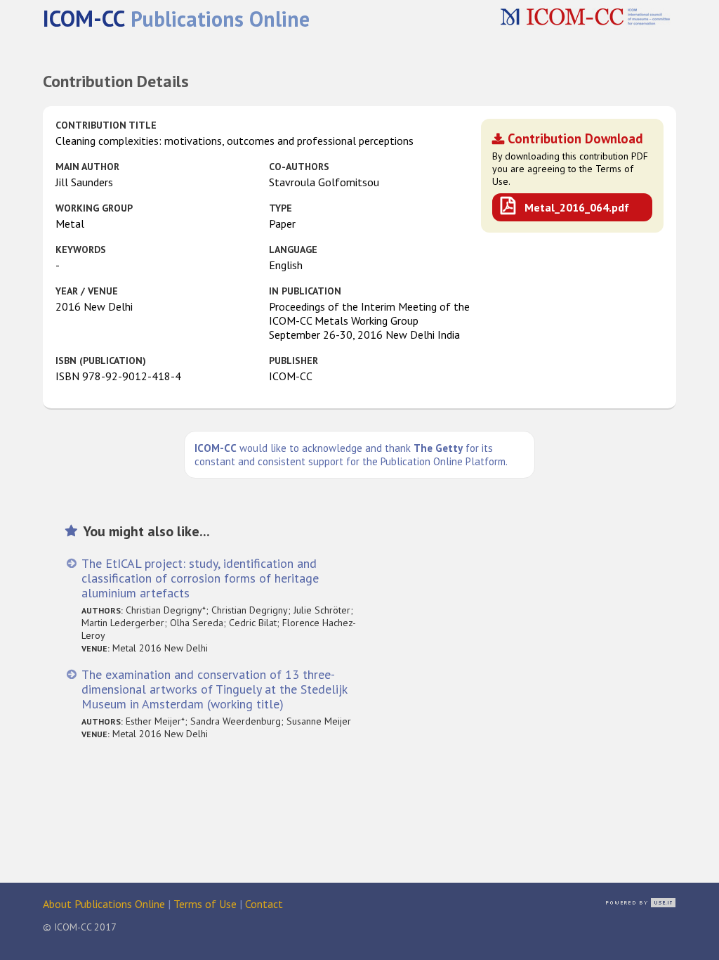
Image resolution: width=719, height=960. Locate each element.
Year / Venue (86, 291)
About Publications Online (104, 904)
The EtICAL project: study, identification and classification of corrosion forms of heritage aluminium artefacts (200, 578)
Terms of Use (205, 904)
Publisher (293, 360)
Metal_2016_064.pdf (577, 207)
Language (293, 249)
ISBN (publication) (100, 360)
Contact (264, 904)
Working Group (94, 208)
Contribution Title (106, 125)
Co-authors (299, 166)
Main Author (87, 166)
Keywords (80, 249)
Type (280, 208)
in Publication (305, 291)
